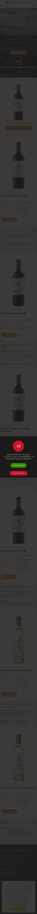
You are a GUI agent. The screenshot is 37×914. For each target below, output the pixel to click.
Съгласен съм (18, 465)
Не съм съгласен (18, 473)
